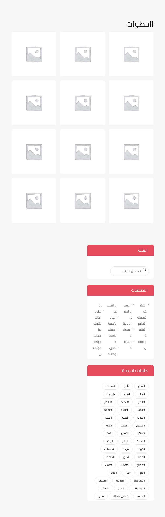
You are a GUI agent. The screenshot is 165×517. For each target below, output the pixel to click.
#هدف (141, 496)
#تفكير (124, 433)
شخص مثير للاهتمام (33, 135)
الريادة (127, 323)
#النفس (141, 409)
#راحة (126, 449)
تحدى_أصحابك (120, 496)
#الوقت (108, 409)
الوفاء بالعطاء (112, 335)
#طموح (140, 464)
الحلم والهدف (136, 86)
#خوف (141, 449)
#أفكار (141, 386)
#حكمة (141, 441)
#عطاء (124, 464)
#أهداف (110, 386)
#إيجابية (111, 394)
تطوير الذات (98, 314)
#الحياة (125, 401)
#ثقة (109, 433)
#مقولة (102, 480)
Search (143, 269)
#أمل (126, 386)
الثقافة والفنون (142, 338)
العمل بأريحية (88, 86)
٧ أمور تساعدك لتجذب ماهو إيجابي (81, 186)
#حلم (125, 441)
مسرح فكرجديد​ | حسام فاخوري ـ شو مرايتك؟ (129, 186)
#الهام (124, 409)
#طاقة (110, 456)
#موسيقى (139, 488)
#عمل (108, 464)
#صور (126, 456)
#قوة (114, 472)
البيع (46, 37)
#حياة (110, 441)
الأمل (94, 37)
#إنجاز (127, 394)
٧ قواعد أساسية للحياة (31, 183)
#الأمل (141, 401)
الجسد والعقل (128, 311)
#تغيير (108, 425)
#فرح (142, 472)
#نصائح (105, 488)
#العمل (108, 401)
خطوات (44, 86)
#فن (128, 472)
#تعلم (124, 425)
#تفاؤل (141, 433)
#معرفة (120, 480)
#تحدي (125, 417)
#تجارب (141, 417)
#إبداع (142, 394)
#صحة (141, 456)
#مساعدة (139, 480)
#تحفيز (108, 417)
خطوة (94, 135)
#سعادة (109, 449)
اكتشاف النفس (134, 37)
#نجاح (121, 488)
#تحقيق (140, 425)
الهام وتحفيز (112, 320)
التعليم (142, 323)
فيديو (101, 496)
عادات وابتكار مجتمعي (97, 345)
